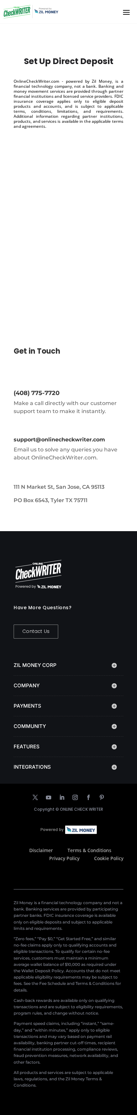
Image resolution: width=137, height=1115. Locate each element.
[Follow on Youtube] (48, 797)
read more (33, 286)
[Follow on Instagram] (75, 797)
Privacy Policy (64, 858)
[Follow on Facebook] (88, 797)
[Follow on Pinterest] (101, 797)
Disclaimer (41, 850)
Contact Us (36, 631)
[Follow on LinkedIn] (62, 797)
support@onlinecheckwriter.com (59, 439)
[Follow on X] (35, 797)
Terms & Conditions (89, 850)
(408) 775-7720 (37, 393)
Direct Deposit (40, 237)
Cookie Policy (108, 858)
